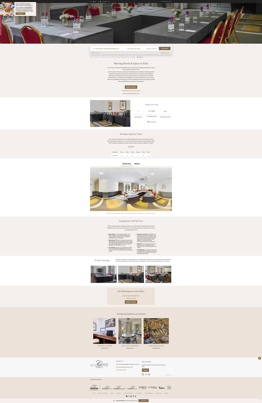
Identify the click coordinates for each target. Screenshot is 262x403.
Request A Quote (131, 87)
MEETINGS (142, 7)
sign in (170, 1)
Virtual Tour (126, 164)
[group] (131, 189)
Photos (137, 164)
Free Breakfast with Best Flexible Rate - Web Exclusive (0, 23)
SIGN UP (145, 370)
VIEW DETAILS (104, 348)
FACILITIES (132, 7)
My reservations (105, 1)
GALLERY (169, 7)
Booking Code (97, 52)
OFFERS (150, 7)
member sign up (165, 1)
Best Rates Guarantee (165, 52)
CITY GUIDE (158, 7)
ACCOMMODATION (120, 7)
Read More (131, 146)
